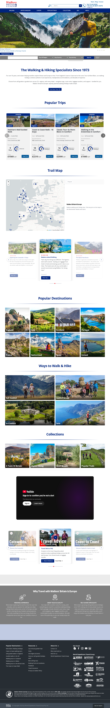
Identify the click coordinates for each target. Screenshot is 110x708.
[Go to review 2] (51, 283)
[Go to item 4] (52, 566)
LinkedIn (90, 648)
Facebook (78, 648)
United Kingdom (26, 10)
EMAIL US (90, 7)
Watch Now (15, 559)
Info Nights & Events (34, 653)
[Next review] (101, 259)
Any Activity (72, 57)
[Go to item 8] (57, 566)
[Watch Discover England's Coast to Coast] (88, 538)
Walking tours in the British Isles (15, 663)
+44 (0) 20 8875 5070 (95, 6)
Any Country (58, 57)
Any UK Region (43, 57)
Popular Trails (52, 10)
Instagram (82, 648)
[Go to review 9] (59, 283)
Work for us (54, 653)
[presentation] (7, 135)
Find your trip (54, 89)
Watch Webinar (48, 561)
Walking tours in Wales (12, 661)
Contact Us (54, 648)
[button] (98, 50)
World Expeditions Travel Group (60, 656)
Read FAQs (58, 561)
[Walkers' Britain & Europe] (11, 4)
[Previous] (8, 547)
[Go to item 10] (59, 566)
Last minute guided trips (35, 648)
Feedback (31, 666)
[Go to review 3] (52, 283)
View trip (13, 275)
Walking (11, 10)
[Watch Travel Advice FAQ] (55, 537)
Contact (101, 2)
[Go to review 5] (54, 283)
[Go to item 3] (51, 566)
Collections (67, 10)
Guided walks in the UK (12, 656)
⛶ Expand (69, 181)
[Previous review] (8, 259)
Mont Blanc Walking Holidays (14, 648)
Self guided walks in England (14, 653)
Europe (39, 10)
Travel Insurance (33, 668)
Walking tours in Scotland (13, 658)
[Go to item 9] (58, 566)
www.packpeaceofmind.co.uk (93, 696)
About (87, 10)
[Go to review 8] (58, 283)
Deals (92, 2)
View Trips (22, 559)
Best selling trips (33, 661)
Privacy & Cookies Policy (35, 670)
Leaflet (49, 230)
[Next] (101, 547)
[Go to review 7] (57, 283)
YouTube (86, 648)
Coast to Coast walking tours (14, 651)
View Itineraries (5, 54)
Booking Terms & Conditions (36, 663)
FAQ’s (29, 651)
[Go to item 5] (53, 566)
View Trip (25, 156)
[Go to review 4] (53, 283)
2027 (78, 10)
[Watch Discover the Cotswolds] (22, 538)
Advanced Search (98, 57)
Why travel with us (56, 651)
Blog (96, 2)
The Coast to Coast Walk (13, 666)
